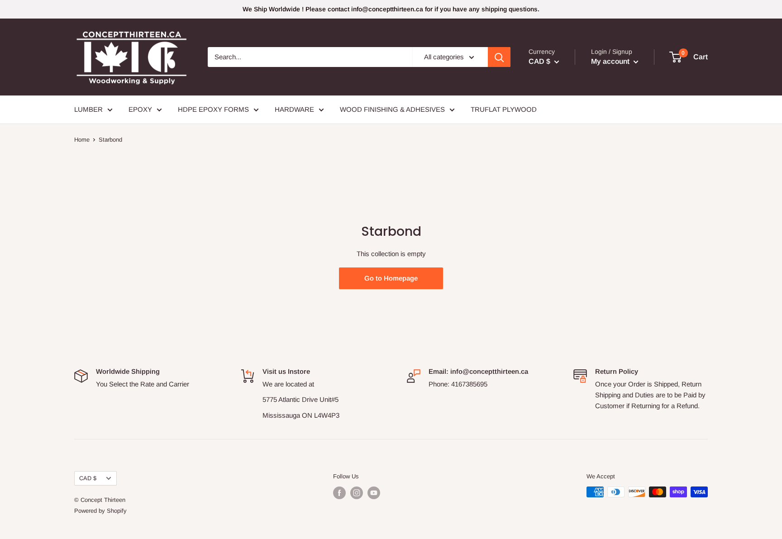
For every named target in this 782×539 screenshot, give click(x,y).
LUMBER (88, 109)
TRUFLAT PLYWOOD (504, 109)
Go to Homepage (391, 278)
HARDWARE (294, 109)
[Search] (499, 57)
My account (611, 61)
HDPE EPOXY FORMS (213, 109)
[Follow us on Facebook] (339, 493)
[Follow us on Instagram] (356, 493)
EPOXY (140, 109)
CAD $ (87, 478)
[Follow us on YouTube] (373, 493)
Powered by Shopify (100, 510)
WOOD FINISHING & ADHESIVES (392, 109)
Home (82, 139)
